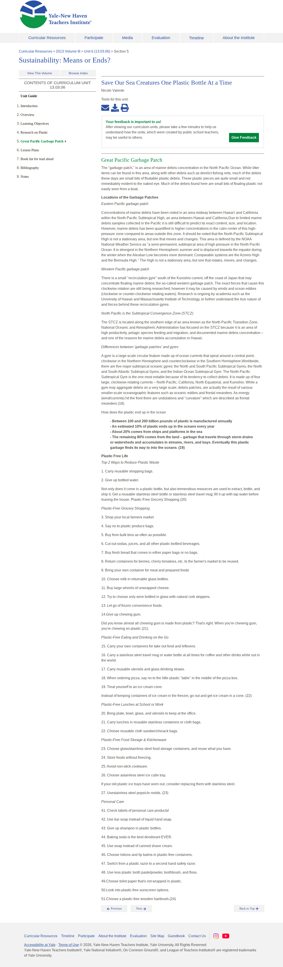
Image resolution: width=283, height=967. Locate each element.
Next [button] (139, 908)
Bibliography (30, 168)
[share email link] (105, 107)
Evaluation (161, 38)
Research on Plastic (34, 132)
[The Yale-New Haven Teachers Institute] (99, 14)
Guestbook (176, 936)
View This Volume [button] (39, 73)
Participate (93, 38)
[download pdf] (115, 107)
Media (127, 38)
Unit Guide (29, 96)
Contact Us (197, 936)
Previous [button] (116, 908)
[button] (257, 959)
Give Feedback (243, 137)
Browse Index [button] (78, 73)
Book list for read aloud (37, 159)
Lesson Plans (30, 150)
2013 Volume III (68, 51)
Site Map (157, 936)
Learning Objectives (35, 123)
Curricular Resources (47, 38)
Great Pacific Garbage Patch (42, 141)
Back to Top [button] (247, 908)
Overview (27, 115)
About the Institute (239, 38)
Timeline (196, 38)
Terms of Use (68, 945)
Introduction (29, 106)
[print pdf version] (125, 107)
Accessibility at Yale (39, 945)
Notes (25, 176)
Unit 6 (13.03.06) (97, 51)
